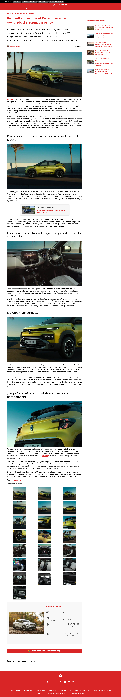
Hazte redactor (53, 690)
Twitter (52, 682)
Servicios (97, 8)
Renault (10, 99)
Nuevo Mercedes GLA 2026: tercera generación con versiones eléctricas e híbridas (104, 62)
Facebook (48, 682)
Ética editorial (41, 690)
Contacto (83, 693)
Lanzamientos (79, 8)
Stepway (45, 456)
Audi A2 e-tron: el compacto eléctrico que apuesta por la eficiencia (103, 44)
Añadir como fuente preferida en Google (46, 651)
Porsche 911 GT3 (43, 1)
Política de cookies (53, 693)
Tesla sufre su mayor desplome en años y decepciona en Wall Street (104, 71)
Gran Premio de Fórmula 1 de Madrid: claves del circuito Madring (104, 36)
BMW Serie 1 (17, 1)
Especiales (69, 8)
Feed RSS (73, 682)
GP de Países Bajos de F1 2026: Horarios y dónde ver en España (104, 27)
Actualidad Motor (13, 14)
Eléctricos (60, 8)
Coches (88, 8)
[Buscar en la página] (115, 5)
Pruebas (8, 8)
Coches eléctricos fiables (29, 1)
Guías (38, 8)
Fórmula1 (107, 8)
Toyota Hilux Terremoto (56, 1)
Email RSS (69, 682)
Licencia (64, 693)
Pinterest (56, 682)
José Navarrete (15, 46)
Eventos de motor (48, 8)
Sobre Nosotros (16, 690)
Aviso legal (41, 693)
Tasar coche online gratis (82, 690)
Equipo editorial (28, 690)
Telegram (65, 682)
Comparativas (18, 8)
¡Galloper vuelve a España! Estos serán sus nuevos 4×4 (103, 52)
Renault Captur (54, 606)
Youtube (30, 8)
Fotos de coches (66, 690)
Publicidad (74, 693)
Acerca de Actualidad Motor (102, 690)
